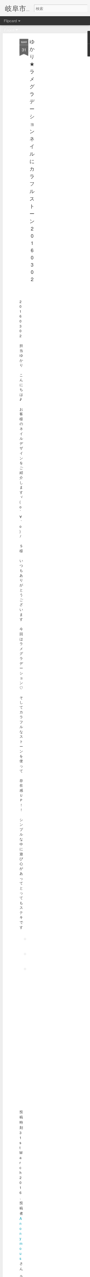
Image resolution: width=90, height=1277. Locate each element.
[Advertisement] (47, 117)
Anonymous (21, 1238)
